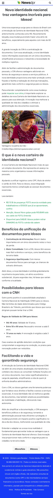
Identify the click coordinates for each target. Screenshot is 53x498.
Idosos (34, 449)
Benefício (20, 449)
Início (11, 490)
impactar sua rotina (14, 93)
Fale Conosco (39, 490)
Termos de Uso (26, 494)
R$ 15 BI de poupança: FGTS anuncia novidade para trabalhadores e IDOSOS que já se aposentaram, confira (28, 205)
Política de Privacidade (23, 490)
